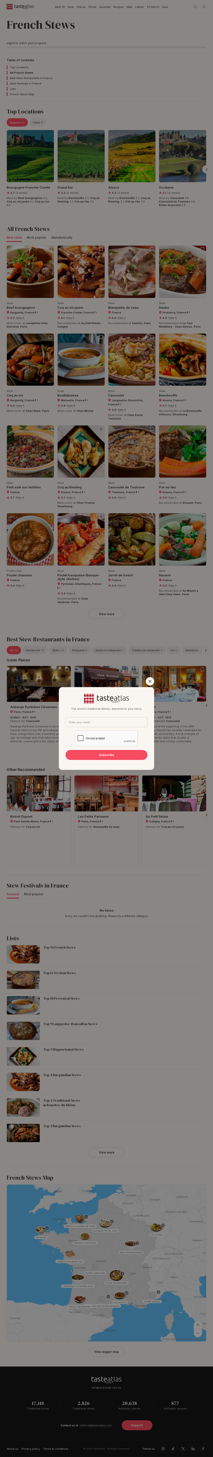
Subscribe (106, 755)
